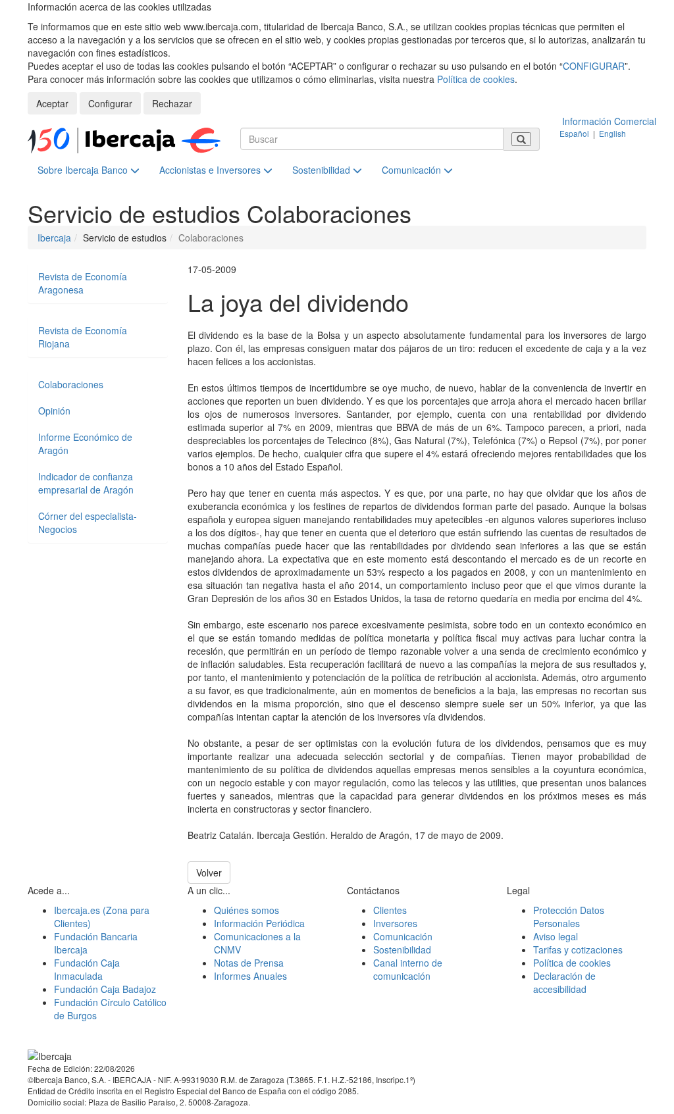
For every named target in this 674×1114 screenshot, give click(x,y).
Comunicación (413, 169)
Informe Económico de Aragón (85, 443)
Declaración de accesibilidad (564, 982)
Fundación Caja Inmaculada (87, 969)
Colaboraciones (70, 384)
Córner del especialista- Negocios (87, 522)
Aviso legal (555, 936)
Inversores (395, 923)
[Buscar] (521, 139)
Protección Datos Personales (568, 916)
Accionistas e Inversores (211, 169)
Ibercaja (54, 237)
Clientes (390, 910)
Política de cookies (476, 79)
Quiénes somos (246, 910)
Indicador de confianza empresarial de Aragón (86, 483)
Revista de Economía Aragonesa (82, 283)
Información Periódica (259, 923)
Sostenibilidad (322, 169)
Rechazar (172, 103)
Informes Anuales (250, 975)
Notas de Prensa (249, 962)
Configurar (110, 103)
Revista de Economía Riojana (82, 337)
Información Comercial (609, 121)
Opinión (54, 410)
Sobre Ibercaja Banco (84, 169)
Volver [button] (209, 872)
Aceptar (52, 103)
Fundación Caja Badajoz (105, 989)
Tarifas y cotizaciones (578, 949)
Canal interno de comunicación (407, 969)
